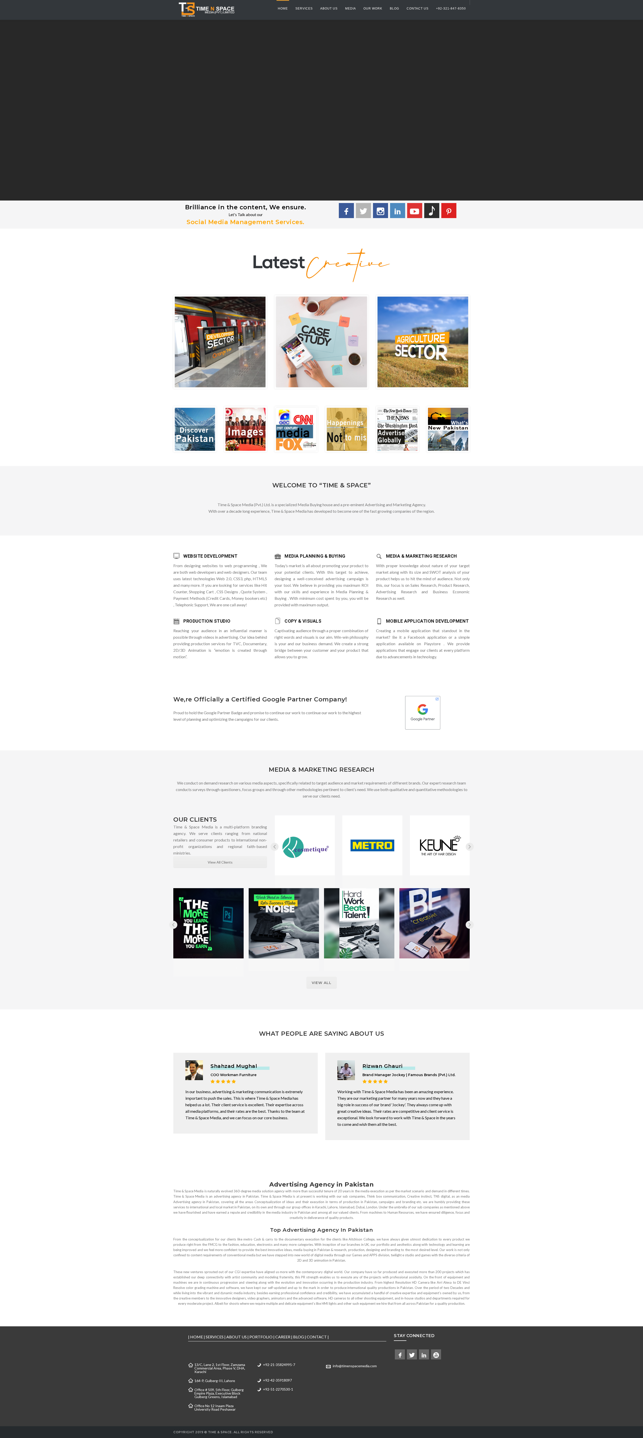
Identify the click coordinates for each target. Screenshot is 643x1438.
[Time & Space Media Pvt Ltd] (206, 9)
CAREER (282, 1336)
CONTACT (317, 1336)
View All (322, 983)
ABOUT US (236, 1336)
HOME (196, 1336)
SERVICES (215, 1336)
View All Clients (220, 862)
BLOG (298, 1336)
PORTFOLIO (261, 1336)
